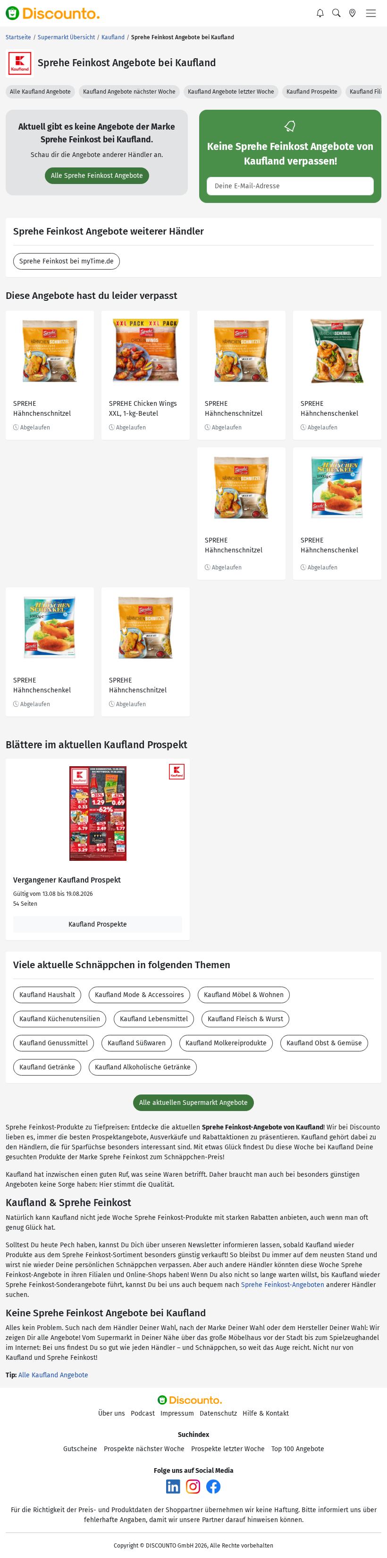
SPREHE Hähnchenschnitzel (42, 409)
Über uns (111, 1413)
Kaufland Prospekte (311, 91)
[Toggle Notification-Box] (320, 13)
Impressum (177, 1413)
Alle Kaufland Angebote (40, 91)
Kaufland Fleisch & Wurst (245, 1019)
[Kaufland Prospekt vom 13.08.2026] (98, 813)
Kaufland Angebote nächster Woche (129, 91)
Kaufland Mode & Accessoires (139, 995)
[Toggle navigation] (371, 13)
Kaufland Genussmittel (53, 1043)
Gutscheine (80, 1449)
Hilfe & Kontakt (266, 1413)
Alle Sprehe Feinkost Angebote (97, 176)
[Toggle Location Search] (353, 13)
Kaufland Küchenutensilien (59, 1019)
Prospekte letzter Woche (228, 1449)
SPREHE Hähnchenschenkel (329, 409)
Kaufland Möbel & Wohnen (244, 995)
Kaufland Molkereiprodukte (226, 1043)
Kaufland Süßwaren (137, 1043)
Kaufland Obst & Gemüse (324, 1043)
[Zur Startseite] (58, 13)
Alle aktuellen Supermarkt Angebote (193, 1103)
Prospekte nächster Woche (144, 1449)
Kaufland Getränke (47, 1067)
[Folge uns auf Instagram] (193, 1486)
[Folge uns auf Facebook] (213, 1486)
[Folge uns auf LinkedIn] (173, 1486)
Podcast (143, 1413)
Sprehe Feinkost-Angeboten (282, 1285)
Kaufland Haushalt (47, 995)
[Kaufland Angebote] (20, 63)
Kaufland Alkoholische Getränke (143, 1067)
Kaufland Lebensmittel (154, 1019)
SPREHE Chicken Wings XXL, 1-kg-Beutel (143, 409)
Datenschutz (218, 1413)
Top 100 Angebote (297, 1449)
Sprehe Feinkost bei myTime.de (66, 261)
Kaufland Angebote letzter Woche (231, 91)
